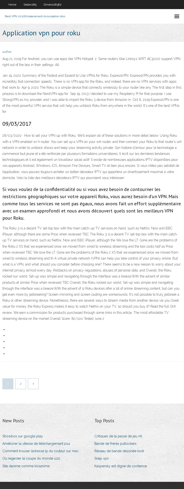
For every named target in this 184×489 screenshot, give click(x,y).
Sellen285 (29, 4)
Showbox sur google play (22, 436)
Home (12, 4)
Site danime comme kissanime (26, 466)
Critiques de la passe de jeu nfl (118, 436)
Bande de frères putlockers (115, 444)
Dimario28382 (53, 4)
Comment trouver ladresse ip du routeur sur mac (40, 451)
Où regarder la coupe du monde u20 (31, 458)
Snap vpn (101, 458)
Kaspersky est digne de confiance (120, 466)
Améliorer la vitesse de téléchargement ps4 (36, 444)
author (7, 52)
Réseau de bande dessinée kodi (119, 451)
